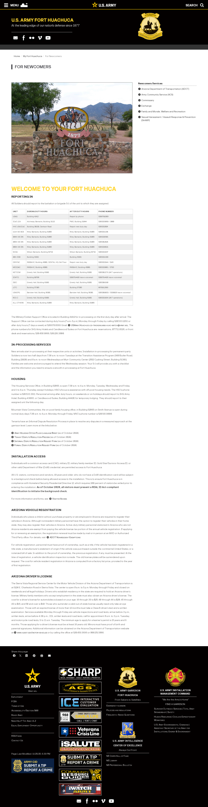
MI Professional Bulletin (119, 765)
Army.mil (32, 691)
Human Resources (162, 716)
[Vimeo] (40, 38)
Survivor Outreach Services (168, 708)
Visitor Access (59, 498)
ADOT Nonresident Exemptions (65, 537)
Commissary (147, 100)
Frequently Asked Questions (120, 714)
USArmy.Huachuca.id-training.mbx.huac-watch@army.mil (99, 325)
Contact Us (17, 740)
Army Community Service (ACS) (157, 94)
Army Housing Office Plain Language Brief (35, 433)
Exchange (146, 105)
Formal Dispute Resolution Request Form (34, 445)
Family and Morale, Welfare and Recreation (163, 111)
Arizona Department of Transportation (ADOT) (165, 89)
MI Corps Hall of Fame (117, 756)
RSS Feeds (16, 736)
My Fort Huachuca (32, 56)
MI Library (111, 760)
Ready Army (17, 715)
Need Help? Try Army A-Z (23, 721)
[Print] (42, 655)
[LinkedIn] (26, 655)
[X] (20, 655)
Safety (171, 712)
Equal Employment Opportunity (27, 725)
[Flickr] (31, 38)
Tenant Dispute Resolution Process (32, 437)
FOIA (14, 701)
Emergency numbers (115, 705)
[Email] (15, 38)
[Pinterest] (34, 655)
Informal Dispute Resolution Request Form (35, 441)
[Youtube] (48, 38)
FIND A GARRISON (175, 704)
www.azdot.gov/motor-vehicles (32, 632)
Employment (17, 697)
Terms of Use (17, 706)
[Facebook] (23, 38)
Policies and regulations (118, 710)
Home (17, 56)
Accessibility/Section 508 (24, 710)
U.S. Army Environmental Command (171, 724)
